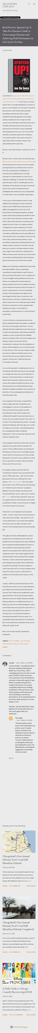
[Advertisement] (19, 804)
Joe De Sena (25, 641)
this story (7, 497)
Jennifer (11, 663)
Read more (31, 886)
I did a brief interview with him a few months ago (19, 161)
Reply (11, 758)
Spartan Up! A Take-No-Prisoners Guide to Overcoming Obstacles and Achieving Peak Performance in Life (18, 99)
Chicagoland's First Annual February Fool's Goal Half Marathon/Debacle (16, 860)
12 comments (14, 886)
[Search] (29, 4)
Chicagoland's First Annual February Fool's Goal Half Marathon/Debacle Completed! (18, 926)
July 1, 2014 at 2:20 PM (24, 720)
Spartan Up (23, 644)
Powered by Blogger (20, 1027)
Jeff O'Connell (14, 641)
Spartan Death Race (11, 644)
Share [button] (5, 647)
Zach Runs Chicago (10, 5)
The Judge (18, 718)
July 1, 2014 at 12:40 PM (24, 663)
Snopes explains (16, 482)
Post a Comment (16, 1015)
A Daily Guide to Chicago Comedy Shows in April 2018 (17, 990)
